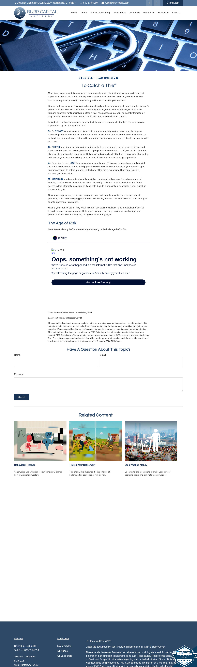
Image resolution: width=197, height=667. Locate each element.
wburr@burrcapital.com (117, 3)
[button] (74, 13)
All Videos (62, 651)
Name (17, 355)
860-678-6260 (90, 3)
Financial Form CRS (100, 641)
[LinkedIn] (149, 3)
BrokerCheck (158, 647)
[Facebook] (157, 3)
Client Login (173, 3)
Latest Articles (64, 646)
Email (103, 355)
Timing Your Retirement (82, 465)
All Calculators (64, 656)
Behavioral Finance (24, 465)
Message (19, 374)
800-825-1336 (31, 650)
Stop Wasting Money (136, 465)
